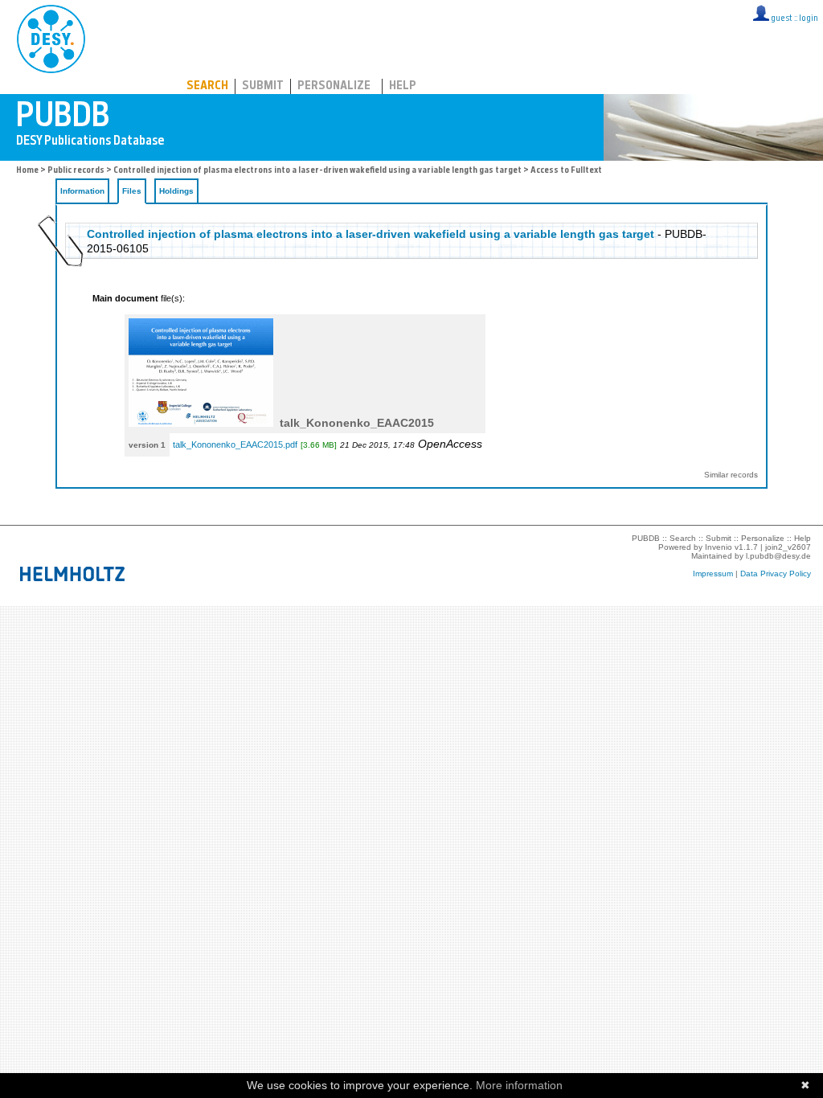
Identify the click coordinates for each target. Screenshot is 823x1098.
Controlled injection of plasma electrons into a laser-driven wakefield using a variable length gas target (317, 170)
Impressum (713, 573)
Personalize (334, 86)
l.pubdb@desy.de (778, 555)
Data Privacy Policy (775, 573)
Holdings (176, 190)
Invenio (718, 547)
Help (402, 86)
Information (82, 190)
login (808, 18)
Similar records (731, 474)
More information (519, 1085)
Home (27, 170)
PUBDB (121, 36)
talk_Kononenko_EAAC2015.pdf (235, 444)
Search (207, 86)
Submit (263, 86)
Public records (75, 170)
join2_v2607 (788, 547)
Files (131, 190)
